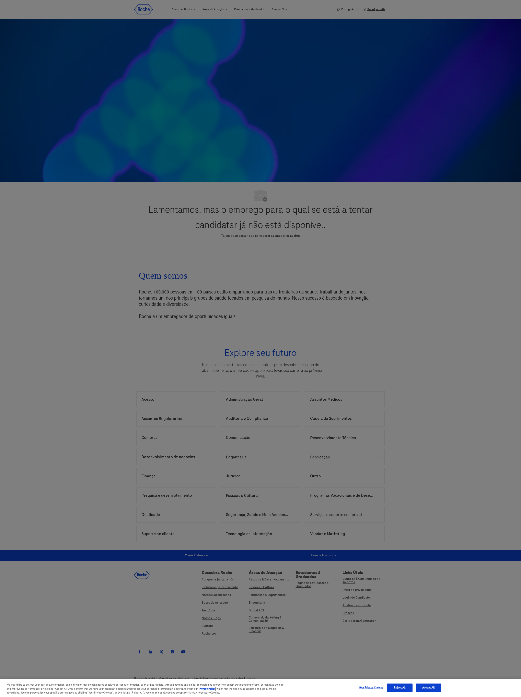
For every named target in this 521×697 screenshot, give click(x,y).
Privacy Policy (207, 689)
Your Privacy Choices (371, 687)
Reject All (400, 687)
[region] (260, 688)
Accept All (428, 687)
